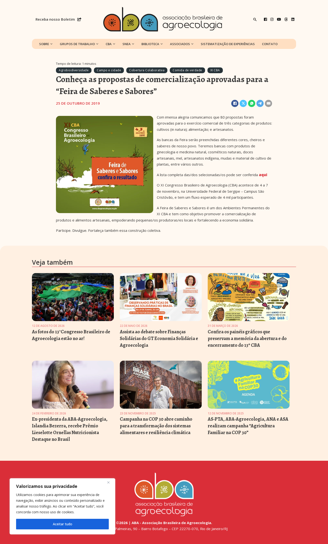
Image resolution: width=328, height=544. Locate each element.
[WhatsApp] (251, 103)
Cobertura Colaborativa (146, 70)
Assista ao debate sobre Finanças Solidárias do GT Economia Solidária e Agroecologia (159, 338)
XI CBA (215, 70)
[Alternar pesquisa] (255, 19)
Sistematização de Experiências (228, 44)
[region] (62, 506)
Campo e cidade (109, 70)
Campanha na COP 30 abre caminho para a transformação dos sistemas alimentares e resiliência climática (156, 426)
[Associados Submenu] (192, 44)
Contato (270, 44)
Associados (180, 44)
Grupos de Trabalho (77, 44)
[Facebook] (265, 19)
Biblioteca (150, 44)
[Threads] (286, 19)
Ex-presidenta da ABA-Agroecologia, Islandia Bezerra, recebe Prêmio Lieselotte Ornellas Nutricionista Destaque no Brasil (70, 429)
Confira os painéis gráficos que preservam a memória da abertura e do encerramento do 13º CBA (247, 338)
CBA (109, 44)
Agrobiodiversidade (74, 70)
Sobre (44, 44)
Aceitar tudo (62, 524)
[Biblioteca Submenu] (161, 44)
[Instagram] (272, 19)
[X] (243, 103)
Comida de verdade (187, 70)
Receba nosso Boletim (55, 19)
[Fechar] (110, 482)
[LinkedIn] (293, 19)
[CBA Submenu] (114, 44)
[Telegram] (260, 103)
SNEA (126, 44)
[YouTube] (279, 19)
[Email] (268, 103)
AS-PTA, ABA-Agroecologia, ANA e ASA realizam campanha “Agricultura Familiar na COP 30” (248, 426)
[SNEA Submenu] (133, 44)
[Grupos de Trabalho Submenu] (97, 44)
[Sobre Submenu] (51, 44)
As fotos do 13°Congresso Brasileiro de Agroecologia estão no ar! (71, 335)
